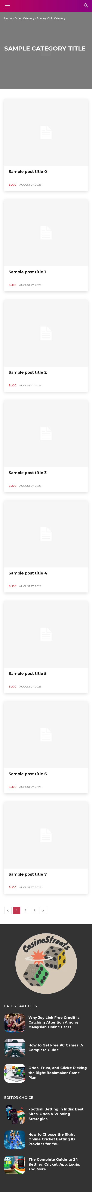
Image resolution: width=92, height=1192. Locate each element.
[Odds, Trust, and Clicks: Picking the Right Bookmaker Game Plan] (14, 1073)
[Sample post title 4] (46, 534)
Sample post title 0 (28, 171)
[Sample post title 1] (46, 232)
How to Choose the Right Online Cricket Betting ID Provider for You (51, 1139)
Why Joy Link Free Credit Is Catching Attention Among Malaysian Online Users (53, 1022)
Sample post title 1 (27, 272)
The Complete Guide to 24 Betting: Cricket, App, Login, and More (54, 1164)
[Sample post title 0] (46, 132)
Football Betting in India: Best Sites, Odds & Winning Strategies (55, 1114)
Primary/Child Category (51, 18)
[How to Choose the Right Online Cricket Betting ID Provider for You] (14, 1139)
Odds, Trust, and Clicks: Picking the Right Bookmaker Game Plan (57, 1073)
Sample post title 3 (28, 472)
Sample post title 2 (28, 372)
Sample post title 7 (28, 874)
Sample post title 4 (28, 573)
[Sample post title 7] (46, 835)
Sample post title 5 (27, 673)
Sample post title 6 (28, 774)
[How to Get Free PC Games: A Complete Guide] (14, 1048)
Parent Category (24, 18)
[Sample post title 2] (46, 333)
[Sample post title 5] (46, 634)
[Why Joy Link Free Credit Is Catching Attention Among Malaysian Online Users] (14, 1022)
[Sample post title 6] (46, 734)
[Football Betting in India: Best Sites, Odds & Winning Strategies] (14, 1114)
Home (8, 18)
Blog (12, 184)
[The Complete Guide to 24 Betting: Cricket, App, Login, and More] (14, 1165)
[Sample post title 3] (46, 433)
